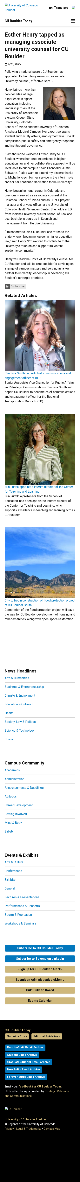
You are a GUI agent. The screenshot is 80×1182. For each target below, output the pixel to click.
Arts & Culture (14, 862)
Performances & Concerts (22, 906)
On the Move (17, 286)
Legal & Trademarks (28, 1128)
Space (9, 739)
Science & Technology (20, 730)
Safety (9, 831)
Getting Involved (16, 814)
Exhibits (10, 880)
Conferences (13, 871)
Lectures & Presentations (22, 897)
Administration (14, 779)
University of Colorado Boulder (25, 1119)
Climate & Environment (20, 695)
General (10, 888)
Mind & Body (13, 823)
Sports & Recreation (18, 915)
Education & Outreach (19, 704)
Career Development (19, 805)
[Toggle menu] (73, 21)
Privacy (9, 1128)
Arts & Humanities (17, 678)
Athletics (11, 796)
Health (9, 713)
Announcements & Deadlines (24, 788)
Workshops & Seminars (21, 923)
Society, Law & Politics (20, 722)
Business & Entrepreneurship (24, 687)
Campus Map (52, 1128)
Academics (12, 770)
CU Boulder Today (18, 21)
